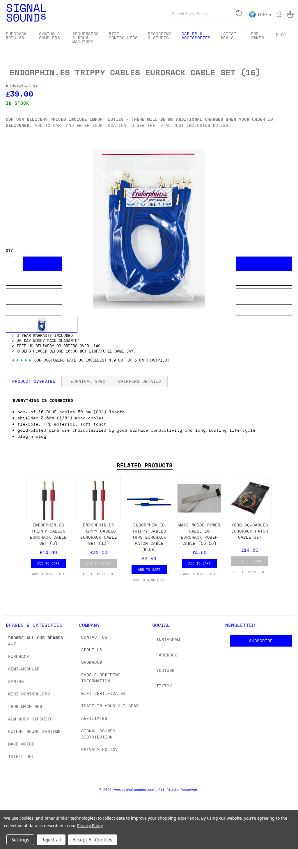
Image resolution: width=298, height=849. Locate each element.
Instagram (168, 639)
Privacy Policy (99, 749)
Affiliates (94, 718)
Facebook (166, 655)
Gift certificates (103, 693)
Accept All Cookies (92, 839)
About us (91, 650)
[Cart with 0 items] (290, 14)
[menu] (149, 38)
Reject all (51, 839)
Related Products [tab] (145, 465)
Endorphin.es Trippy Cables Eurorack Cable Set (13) (98, 534)
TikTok (164, 686)
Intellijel (21, 756)
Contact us (94, 637)
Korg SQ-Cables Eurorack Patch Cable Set (249, 531)
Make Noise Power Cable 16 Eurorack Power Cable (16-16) (199, 534)
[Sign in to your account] (279, 14)
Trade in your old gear (110, 706)
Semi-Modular (24, 669)
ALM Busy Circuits (30, 719)
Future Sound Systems (34, 731)
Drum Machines (25, 706)
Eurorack (18, 656)
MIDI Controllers (29, 694)
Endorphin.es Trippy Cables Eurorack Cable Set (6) (48, 534)
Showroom (91, 662)
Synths (16, 681)
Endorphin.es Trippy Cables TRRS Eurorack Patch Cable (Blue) (149, 537)
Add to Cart (48, 563)
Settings (20, 839)
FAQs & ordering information (100, 678)
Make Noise (21, 744)
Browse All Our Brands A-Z (35, 641)
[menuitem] (17, 37)
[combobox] (207, 13)
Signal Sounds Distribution (98, 734)
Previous (289, 831)
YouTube (165, 670)
